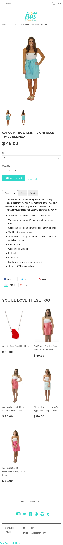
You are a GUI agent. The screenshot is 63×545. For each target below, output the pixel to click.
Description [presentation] (10, 193)
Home (4, 24)
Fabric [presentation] (33, 193)
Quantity (6, 166)
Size (4, 153)
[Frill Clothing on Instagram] (42, 514)
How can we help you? (31, 501)
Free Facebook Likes (10, 543)
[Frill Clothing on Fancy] (18, 514)
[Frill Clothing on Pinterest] (36, 514)
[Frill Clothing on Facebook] (30, 514)
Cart (58, 3)
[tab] (10, 193)
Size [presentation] (23, 193)
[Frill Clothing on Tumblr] (48, 514)
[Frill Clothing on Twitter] (24, 514)
